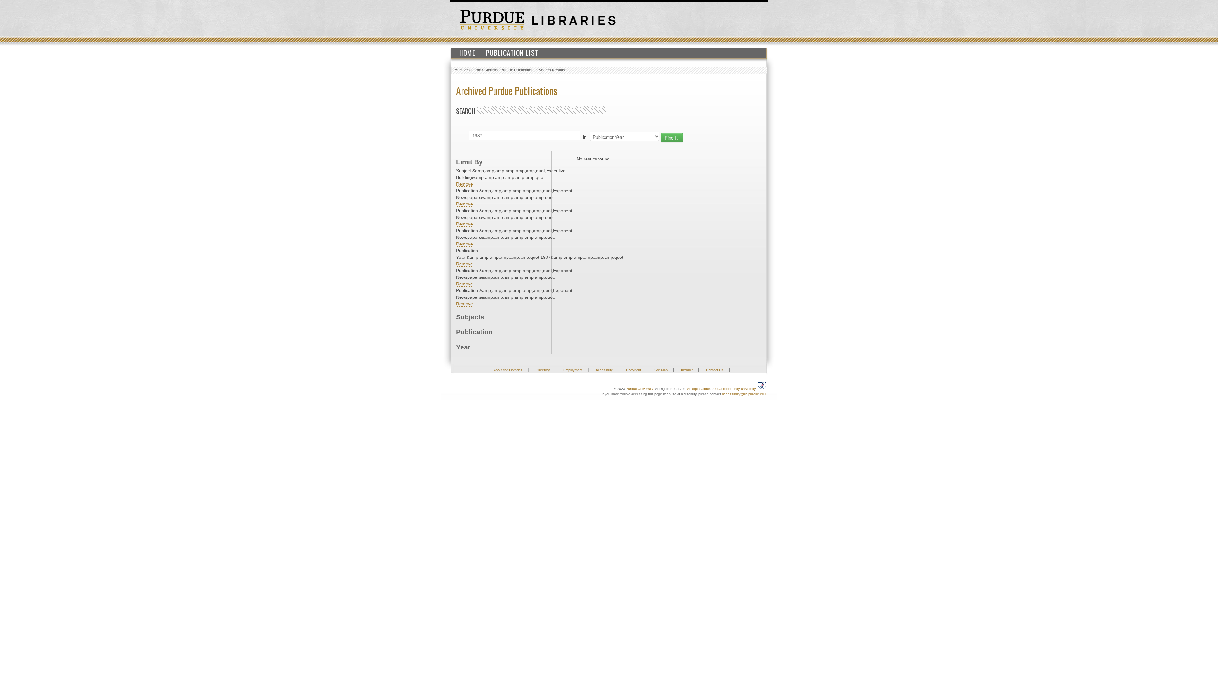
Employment (572, 370)
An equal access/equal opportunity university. (721, 389)
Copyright (633, 370)
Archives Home (468, 70)
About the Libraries (508, 370)
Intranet (687, 370)
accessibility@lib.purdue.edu (744, 394)
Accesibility (604, 370)
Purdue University (639, 389)
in (584, 137)
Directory (543, 370)
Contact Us (715, 370)
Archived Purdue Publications (509, 70)
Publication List (512, 53)
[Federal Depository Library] (762, 385)
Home (467, 53)
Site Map (661, 370)
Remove (464, 183)
